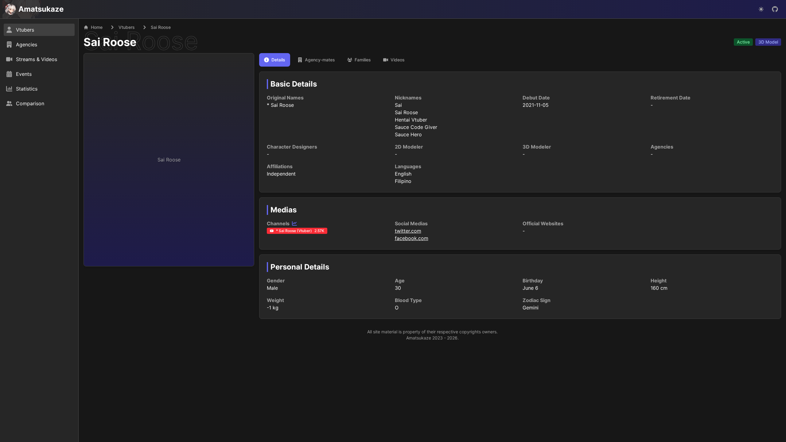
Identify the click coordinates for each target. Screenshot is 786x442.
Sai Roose (110, 42)
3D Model (768, 42)
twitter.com (408, 231)
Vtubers (127, 27)
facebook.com (411, 238)
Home (97, 27)
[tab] (274, 60)
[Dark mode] (761, 9)
